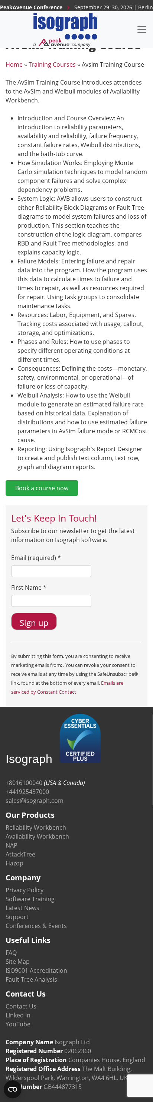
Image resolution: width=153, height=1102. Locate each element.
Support (17, 917)
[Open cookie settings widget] (13, 1089)
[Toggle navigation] (141, 29)
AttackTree (20, 854)
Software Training (30, 899)
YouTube (18, 1024)
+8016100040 (24, 783)
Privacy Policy (24, 890)
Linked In (18, 1015)
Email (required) (36, 558)
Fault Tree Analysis (31, 979)
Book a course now (41, 488)
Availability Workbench (37, 836)
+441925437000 (27, 792)
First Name (28, 587)
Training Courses (52, 64)
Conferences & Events (36, 926)
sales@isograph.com (35, 801)
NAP (11, 845)
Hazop (14, 863)
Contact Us (21, 1006)
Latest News (22, 908)
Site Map (18, 961)
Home (14, 64)
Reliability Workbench (36, 827)
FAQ (11, 953)
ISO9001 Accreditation (36, 970)
